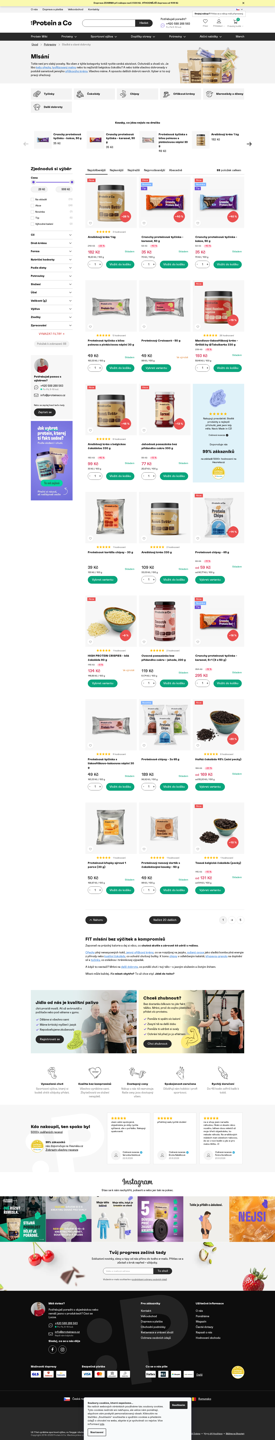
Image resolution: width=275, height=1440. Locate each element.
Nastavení (96, 1432)
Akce (53, 205)
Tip (53, 218)
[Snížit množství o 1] (90, 264)
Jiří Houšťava (216, 1434)
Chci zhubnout (157, 1043)
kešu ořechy (43, 67)
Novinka (53, 212)
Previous (26, 144)
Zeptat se (45, 412)
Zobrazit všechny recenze (62, 1150)
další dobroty (129, 967)
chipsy (173, 956)
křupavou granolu (216, 956)
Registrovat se (50, 1039)
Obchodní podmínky (153, 1327)
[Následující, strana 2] (232, 920)
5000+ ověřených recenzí (47, 1132)
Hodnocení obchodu (208, 1338)
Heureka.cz (218, 462)
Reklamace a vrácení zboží (157, 1332)
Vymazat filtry (50, 334)
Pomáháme (202, 1316)
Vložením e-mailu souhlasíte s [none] (135, 1280)
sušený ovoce (195, 952)
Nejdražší (133, 170)
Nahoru (98, 920)
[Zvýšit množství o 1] (100, 264)
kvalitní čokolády (114, 956)
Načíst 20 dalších (164, 920)
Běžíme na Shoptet (235, 1434)
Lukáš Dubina (194, 1434)
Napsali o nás (204, 1332)
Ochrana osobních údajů (156, 1338)
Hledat (143, 23)
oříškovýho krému (76, 71)
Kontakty (93, 9)
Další (199, 1375)
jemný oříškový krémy (139, 952)
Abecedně (175, 170)
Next (249, 144)
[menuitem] (39, 37)
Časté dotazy (204, 1327)
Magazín (201, 1321)
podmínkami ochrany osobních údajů (149, 1280)
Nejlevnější (116, 170)
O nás (34, 9)
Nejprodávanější (154, 170)
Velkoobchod (75, 9)
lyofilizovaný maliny (64, 67)
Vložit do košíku (120, 264)
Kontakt (146, 1310)
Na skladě (53, 199)
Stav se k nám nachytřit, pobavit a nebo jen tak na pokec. (137, 1190)
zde (102, 1424)
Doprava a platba (53, 9)
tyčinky (95, 960)
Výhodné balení (53, 224)
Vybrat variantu (156, 368)
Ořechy (90, 952)
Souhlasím (178, 1405)
